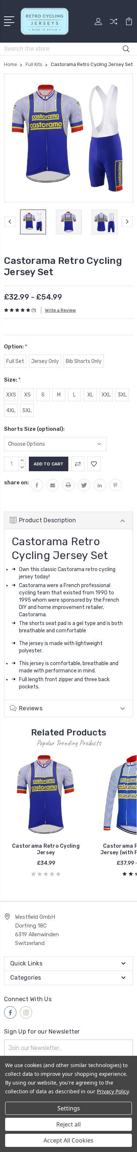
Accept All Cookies (68, 1140)
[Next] (127, 221)
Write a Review (60, 310)
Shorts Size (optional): (34, 429)
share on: (16, 482)
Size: (12, 379)
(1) (33, 310)
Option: (15, 346)
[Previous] (9, 221)
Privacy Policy (113, 1091)
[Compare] (114, 23)
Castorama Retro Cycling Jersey (46, 849)
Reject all (68, 1124)
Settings (68, 1108)
